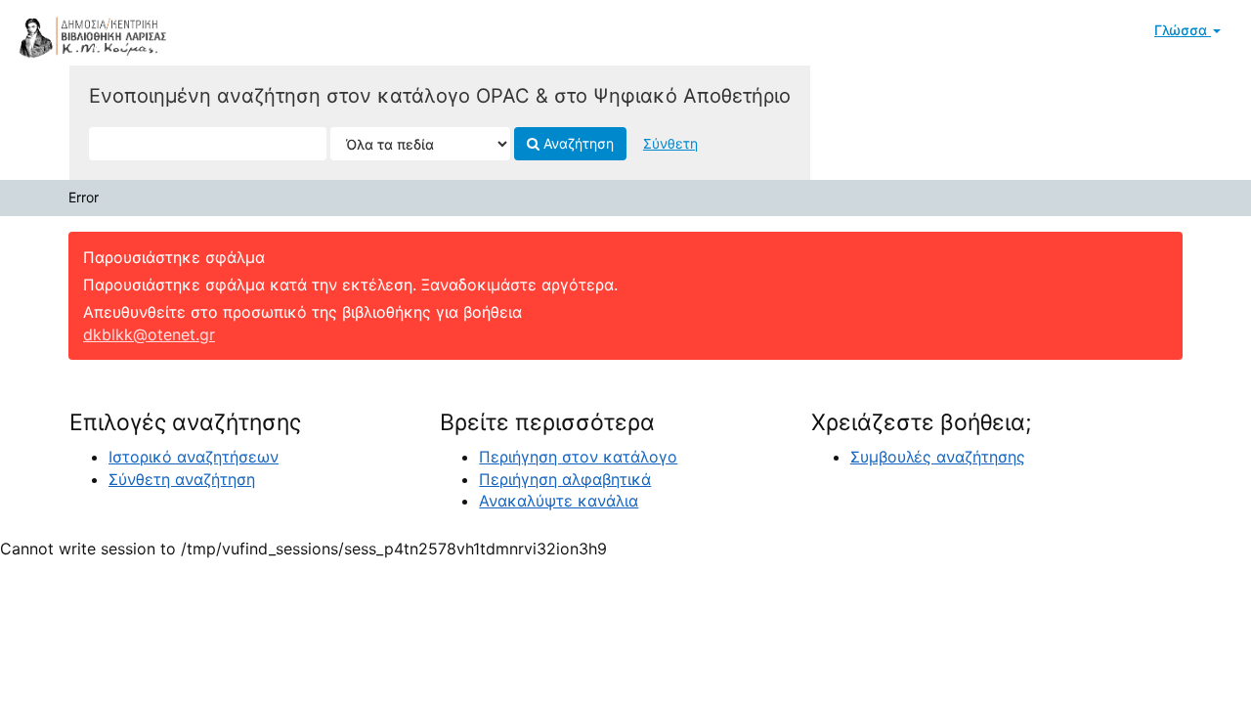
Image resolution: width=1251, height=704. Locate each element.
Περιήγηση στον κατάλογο (578, 456)
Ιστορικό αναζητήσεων (193, 456)
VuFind (63, 30)
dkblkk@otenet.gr (149, 334)
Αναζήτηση (576, 143)
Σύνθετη (670, 143)
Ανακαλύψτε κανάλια (558, 500)
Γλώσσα (1182, 30)
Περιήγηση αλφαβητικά (565, 479)
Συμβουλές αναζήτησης (937, 456)
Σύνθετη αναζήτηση (181, 479)
